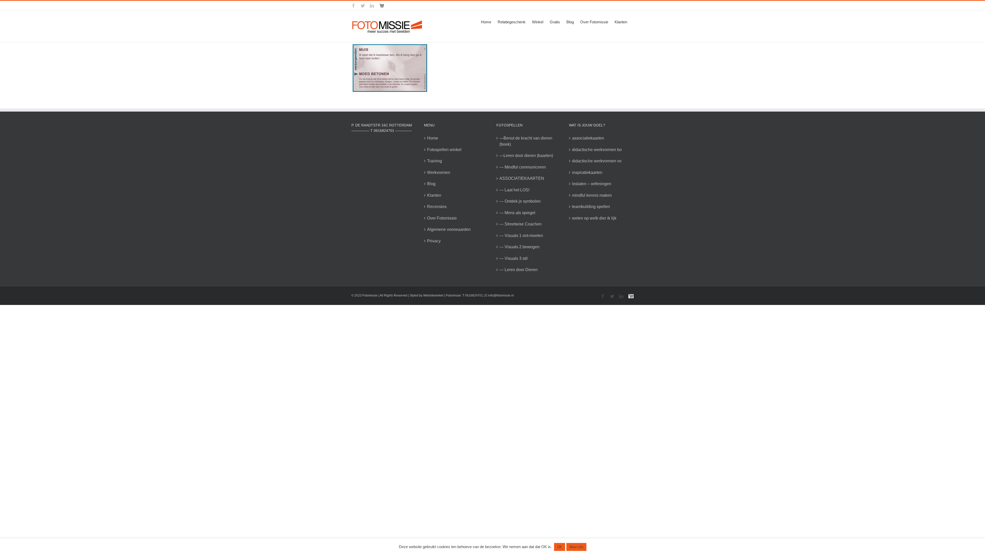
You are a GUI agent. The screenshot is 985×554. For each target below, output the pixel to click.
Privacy (434, 241)
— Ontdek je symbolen (520, 201)
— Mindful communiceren (522, 167)
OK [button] (559, 547)
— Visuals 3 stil (513, 258)
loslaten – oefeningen (591, 184)
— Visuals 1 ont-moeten (521, 235)
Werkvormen (438, 172)
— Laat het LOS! (514, 190)
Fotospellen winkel (444, 149)
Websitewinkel (433, 295)
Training (434, 161)
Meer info (576, 547)
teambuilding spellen (591, 206)
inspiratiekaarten (587, 172)
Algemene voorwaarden (449, 229)
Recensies (437, 206)
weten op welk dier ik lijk (594, 218)
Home (432, 138)
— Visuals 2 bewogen (519, 247)
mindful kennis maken (592, 195)
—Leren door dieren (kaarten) (526, 155)
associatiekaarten (588, 138)
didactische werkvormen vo (597, 161)
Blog (431, 184)
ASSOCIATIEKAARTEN (521, 178)
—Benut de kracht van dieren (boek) (525, 141)
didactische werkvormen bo (597, 149)
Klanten (434, 195)
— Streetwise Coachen (520, 224)
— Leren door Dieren (518, 270)
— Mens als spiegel (517, 213)
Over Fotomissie (442, 218)
